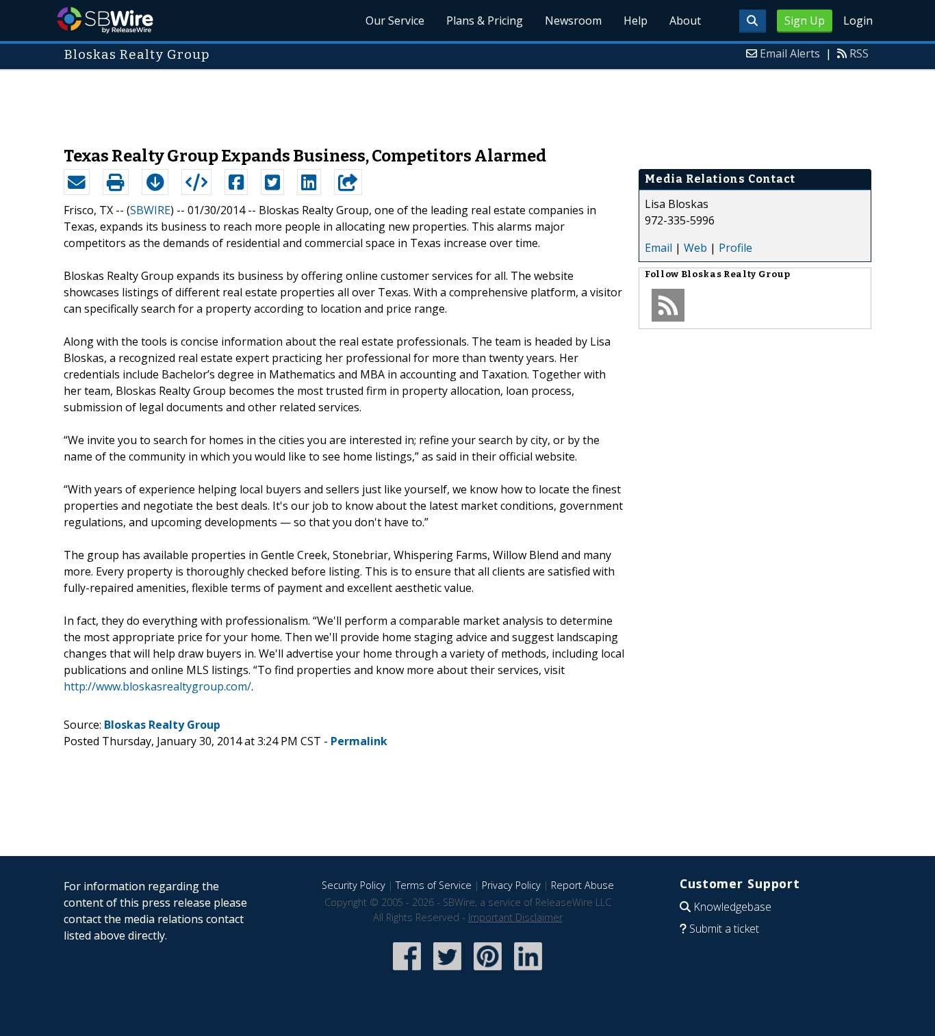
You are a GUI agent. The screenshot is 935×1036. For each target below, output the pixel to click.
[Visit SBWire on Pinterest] (488, 971)
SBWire (105, 20)
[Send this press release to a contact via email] (76, 182)
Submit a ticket (724, 928)
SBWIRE (150, 210)
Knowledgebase (732, 906)
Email (658, 247)
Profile (735, 247)
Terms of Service (434, 885)
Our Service (395, 20)
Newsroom (573, 20)
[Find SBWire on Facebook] (407, 971)
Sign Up (804, 20)
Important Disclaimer (515, 917)
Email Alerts (790, 53)
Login (858, 20)
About (685, 20)
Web (695, 247)
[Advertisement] (467, 101)
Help (636, 20)
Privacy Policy (511, 885)
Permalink (359, 741)
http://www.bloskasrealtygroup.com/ (157, 686)
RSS (859, 53)
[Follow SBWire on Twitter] (447, 971)
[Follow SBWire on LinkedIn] (528, 971)
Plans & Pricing (484, 20)
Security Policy (353, 885)
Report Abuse (582, 885)
